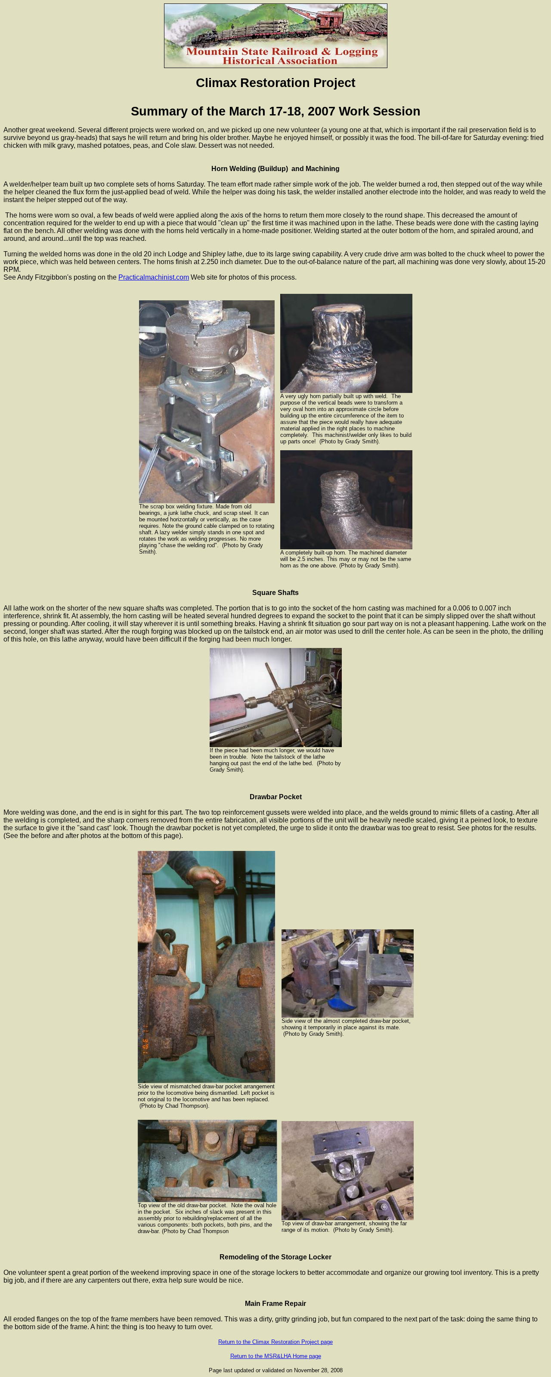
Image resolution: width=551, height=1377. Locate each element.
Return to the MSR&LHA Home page (275, 1356)
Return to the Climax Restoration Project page (275, 1342)
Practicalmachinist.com (153, 277)
